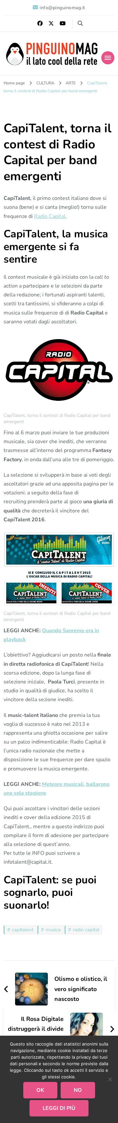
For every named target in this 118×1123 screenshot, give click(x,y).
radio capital (86, 929)
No (78, 1090)
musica (53, 929)
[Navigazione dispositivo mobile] (107, 57)
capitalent (22, 929)
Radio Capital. (50, 216)
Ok (40, 1090)
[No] (110, 1079)
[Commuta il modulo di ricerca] (80, 23)
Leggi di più (59, 1108)
